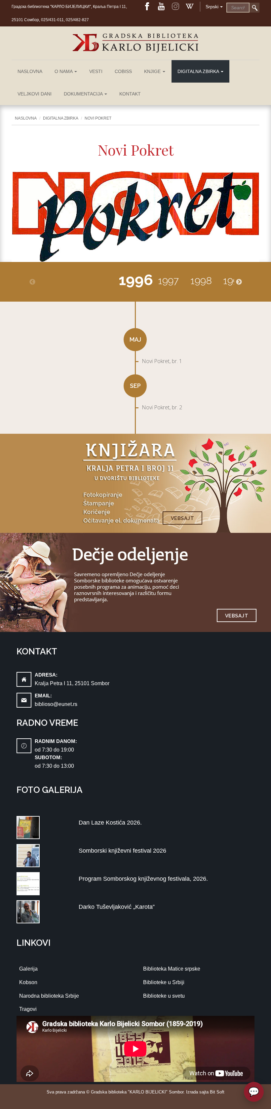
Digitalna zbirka (60, 118)
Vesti (95, 71)
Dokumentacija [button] (84, 93)
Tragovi (28, 1009)
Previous (32, 282)
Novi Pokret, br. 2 (162, 407)
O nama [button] (64, 71)
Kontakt (130, 93)
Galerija (28, 969)
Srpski (212, 6)
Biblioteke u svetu (164, 996)
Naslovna (30, 71)
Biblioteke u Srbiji (163, 982)
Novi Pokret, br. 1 (162, 361)
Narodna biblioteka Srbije (49, 996)
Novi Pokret (98, 118)
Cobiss (123, 71)
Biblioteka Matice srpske (171, 969)
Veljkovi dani (35, 93)
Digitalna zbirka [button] (198, 71)
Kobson (28, 982)
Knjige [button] (153, 71)
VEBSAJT (182, 518)
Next (239, 282)
